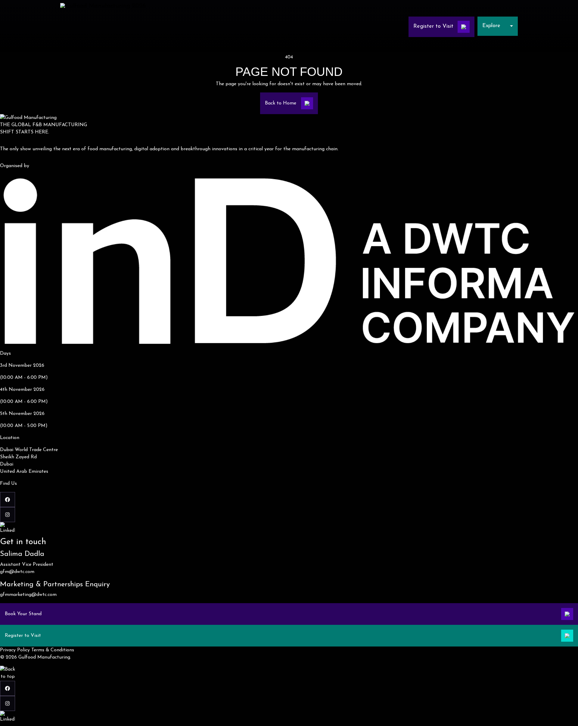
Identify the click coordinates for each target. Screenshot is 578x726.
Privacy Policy (15, 650)
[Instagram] (289, 514)
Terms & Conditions (52, 650)
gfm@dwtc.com (17, 571)
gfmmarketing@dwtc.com (28, 594)
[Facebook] (289, 499)
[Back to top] (7, 673)
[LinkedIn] (289, 529)
